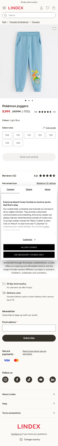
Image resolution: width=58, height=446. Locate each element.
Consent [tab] (10, 189)
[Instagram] (5, 379)
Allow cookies (29, 247)
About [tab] (48, 189)
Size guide (51, 128)
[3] (32, 100)
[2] (29, 100)
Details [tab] (29, 189)
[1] (25, 100)
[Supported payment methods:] (29, 360)
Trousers (36, 22)
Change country (32, 439)
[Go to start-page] (15, 7)
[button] (29, 61)
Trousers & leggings (18, 22)
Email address (9, 322)
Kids (4, 22)
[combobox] (29, 15)
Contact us (16, 434)
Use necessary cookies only (29, 254)
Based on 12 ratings (46, 183)
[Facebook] (17, 379)
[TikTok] (29, 379)
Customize (27, 239)
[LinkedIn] (53, 379)
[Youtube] (41, 379)
